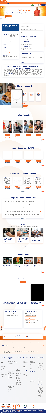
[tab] (23, 341)
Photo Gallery (25, 363)
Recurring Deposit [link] (35, 342)
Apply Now (7, 136)
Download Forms (32, 367)
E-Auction (31, 361)
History (2, 361)
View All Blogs (22, 246)
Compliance (2, 363)
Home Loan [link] (8, 342)
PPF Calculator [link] (21, 351)
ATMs (24, 374)
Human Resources (3, 376)
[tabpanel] (23, 12)
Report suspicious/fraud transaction (18, 363)
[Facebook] (13, 406)
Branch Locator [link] (27, 347)
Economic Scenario (33, 362)
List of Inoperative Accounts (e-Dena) (40, 373)
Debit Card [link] (3, 347)
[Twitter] (19, 406)
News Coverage (25, 362)
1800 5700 (12, 34)
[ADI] (1, 329)
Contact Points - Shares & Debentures (11, 367)
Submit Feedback (18, 385)
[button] (35, 5)
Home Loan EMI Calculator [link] (15, 351)
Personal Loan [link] (4, 342)
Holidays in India (18, 369)
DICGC (26, 407)
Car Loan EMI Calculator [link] (27, 351)
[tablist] (23, 346)
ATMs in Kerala (32, 322)
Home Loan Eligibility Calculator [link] (7, 352)
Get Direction (7, 162)
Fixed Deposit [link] (31, 342)
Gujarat (9, 22)
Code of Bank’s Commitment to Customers (18, 378)
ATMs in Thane (33, 317)
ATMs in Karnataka (28, 325)
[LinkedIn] (17, 406)
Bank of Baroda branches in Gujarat (26, 48)
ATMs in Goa (33, 325)
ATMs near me (27, 313)
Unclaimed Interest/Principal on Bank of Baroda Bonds (11, 373)
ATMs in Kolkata (27, 320)
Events (24, 361)
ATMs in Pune (27, 318)
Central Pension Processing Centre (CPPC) (18, 371)
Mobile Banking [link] (11, 347)
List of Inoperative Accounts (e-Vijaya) (40, 375)
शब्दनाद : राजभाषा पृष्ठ (32, 369)
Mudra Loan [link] (21, 342)
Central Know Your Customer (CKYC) (18, 376)
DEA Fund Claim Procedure (18, 381)
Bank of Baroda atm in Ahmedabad (26, 44)
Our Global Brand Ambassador (3, 367)
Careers (2, 377)
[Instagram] (15, 406)
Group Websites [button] (3, 407)
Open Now (38, 136)
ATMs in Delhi (38, 320)
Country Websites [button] (8, 407)
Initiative (2, 362)
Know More (8, 16)
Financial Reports (10, 378)
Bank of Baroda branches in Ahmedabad (27, 49)
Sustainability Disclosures (10, 376)
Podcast (24, 366)
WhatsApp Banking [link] (22, 347)
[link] (32, 5)
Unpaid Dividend (10, 371)
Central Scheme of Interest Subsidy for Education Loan (40, 387)
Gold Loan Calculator (33, 380)
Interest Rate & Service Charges (32, 364)
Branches (24, 373)
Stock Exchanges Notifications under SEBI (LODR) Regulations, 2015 (11, 364)
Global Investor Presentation (10, 391)
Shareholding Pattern (11, 386)
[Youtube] (13, 408)
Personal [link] (8, 0)
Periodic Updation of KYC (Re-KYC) (40, 364)
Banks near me (32, 313)
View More (22, 218)
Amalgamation (3, 368)
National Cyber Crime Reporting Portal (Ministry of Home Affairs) (41, 381)
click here (17, 410)
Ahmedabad (12, 22)
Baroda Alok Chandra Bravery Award (4, 375)
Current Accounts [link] (41, 342)
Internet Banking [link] (16, 347)
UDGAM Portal (40, 365)
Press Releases (25, 367)
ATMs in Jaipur (33, 320)
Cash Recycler (25, 375)
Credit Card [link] (7, 347)
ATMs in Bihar (27, 322)
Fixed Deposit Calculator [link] (34, 351)
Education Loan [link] (12, 342)
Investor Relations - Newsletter (11, 382)
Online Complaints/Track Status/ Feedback (18, 367)
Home (2, 22)
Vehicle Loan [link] (17, 342)
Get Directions (6, 51)
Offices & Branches (3, 369)
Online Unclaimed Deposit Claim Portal (41, 369)
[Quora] (15, 408)
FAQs (31, 368)
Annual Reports (10, 377)
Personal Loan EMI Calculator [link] (6, 351)
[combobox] (44, 327)
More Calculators (32, 381)
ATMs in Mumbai (34, 315)
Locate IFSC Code (28, 315)
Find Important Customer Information (19, 360)
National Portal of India (41, 396)
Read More (22, 62)
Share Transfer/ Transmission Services (11, 369)
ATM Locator (5, 22)
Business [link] (11, 0)
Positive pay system (18, 384)
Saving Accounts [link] (25, 342)
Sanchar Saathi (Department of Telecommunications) (41, 378)
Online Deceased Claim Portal (40, 367)
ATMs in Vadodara (28, 317)
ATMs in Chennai (32, 318)
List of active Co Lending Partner (40, 360)
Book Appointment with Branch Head (19, 387)
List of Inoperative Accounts (40, 371)
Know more (7, 160)
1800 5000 (16, 34)
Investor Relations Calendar (10, 384)
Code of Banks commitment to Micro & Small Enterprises (41, 390)
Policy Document (10, 387)
